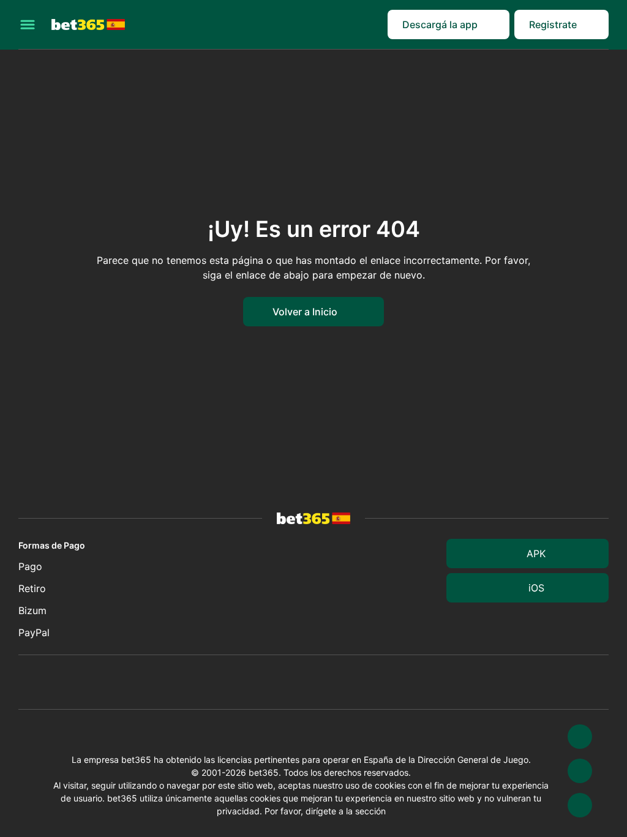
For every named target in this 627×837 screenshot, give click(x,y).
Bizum (32, 610)
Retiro (32, 588)
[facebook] (580, 805)
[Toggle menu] (27, 24)
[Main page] (88, 25)
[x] (580, 736)
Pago (30, 566)
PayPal (34, 632)
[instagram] (580, 771)
